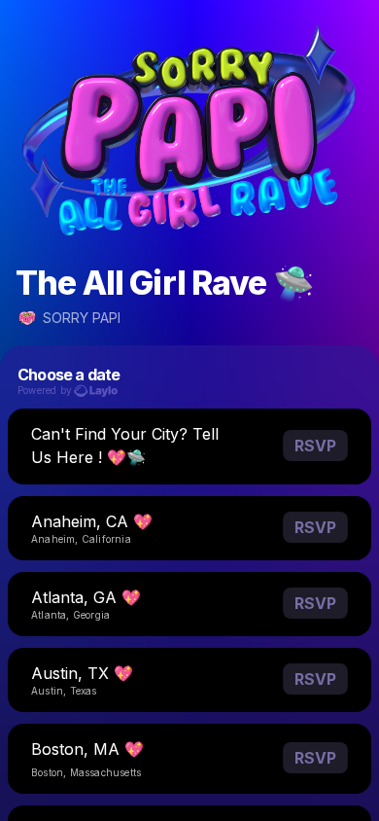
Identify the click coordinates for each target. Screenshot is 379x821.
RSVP (315, 445)
